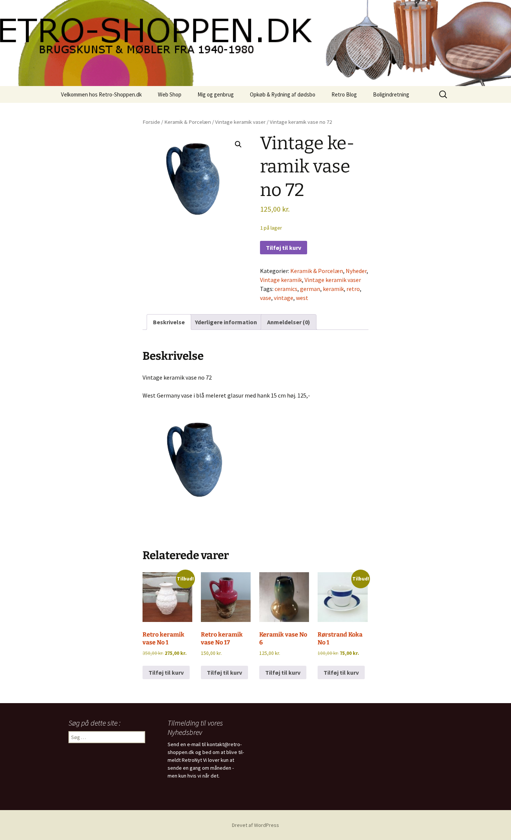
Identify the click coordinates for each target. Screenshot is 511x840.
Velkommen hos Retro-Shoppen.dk (101, 94)
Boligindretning (391, 94)
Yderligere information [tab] (226, 322)
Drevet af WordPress (255, 825)
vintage (283, 297)
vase (265, 297)
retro (353, 288)
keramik (333, 288)
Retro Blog (344, 94)
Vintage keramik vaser (240, 122)
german (310, 288)
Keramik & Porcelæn (187, 122)
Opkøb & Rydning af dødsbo (282, 94)
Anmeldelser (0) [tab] (288, 322)
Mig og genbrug (216, 94)
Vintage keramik (281, 279)
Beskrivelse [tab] (169, 322)
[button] (238, 144)
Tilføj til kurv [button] (166, 672)
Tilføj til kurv (283, 247)
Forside (151, 122)
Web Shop (169, 94)
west (302, 297)
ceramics (286, 288)
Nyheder (356, 271)
